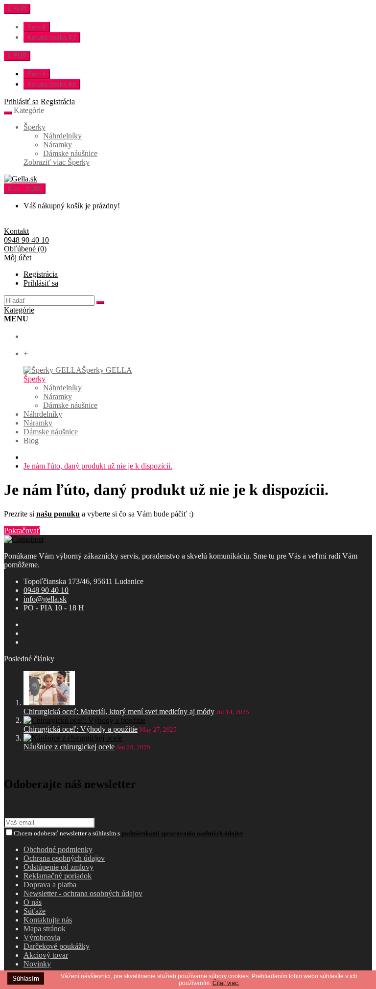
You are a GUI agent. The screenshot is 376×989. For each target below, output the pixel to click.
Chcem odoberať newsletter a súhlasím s (128, 833)
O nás (33, 902)
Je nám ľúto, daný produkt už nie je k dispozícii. (98, 466)
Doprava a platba (50, 884)
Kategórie (19, 310)
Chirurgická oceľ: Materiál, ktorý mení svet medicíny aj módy (119, 711)
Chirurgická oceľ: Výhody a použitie (81, 729)
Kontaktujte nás (48, 920)
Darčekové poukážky (57, 946)
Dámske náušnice (70, 153)
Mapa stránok (45, 928)
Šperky (35, 127)
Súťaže (35, 911)
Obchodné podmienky (58, 849)
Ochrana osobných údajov (64, 858)
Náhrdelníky (62, 136)
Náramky (57, 144)
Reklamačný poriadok (58, 876)
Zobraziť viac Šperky (57, 162)
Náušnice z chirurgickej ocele (69, 746)
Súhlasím (25, 978)
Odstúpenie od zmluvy (59, 867)
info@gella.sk (45, 599)
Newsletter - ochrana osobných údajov (83, 893)
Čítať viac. (225, 983)
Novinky (37, 964)
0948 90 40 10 (46, 590)
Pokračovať (22, 530)
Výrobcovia (42, 937)
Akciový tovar (46, 955)
